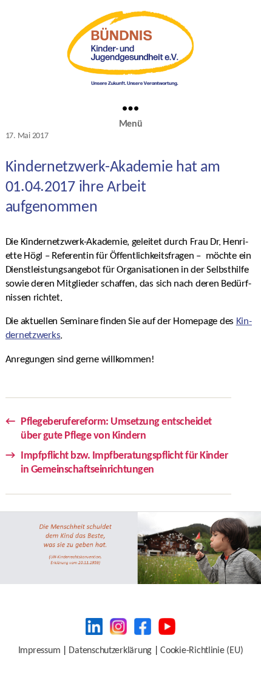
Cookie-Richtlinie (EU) (201, 651)
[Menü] (130, 108)
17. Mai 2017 (27, 136)
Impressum (39, 651)
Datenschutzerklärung (110, 651)
